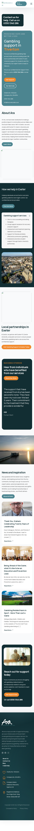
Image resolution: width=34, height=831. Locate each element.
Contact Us (6, 761)
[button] (17, 230)
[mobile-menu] (30, 4)
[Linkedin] (2, 753)
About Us (5, 758)
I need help (6, 766)
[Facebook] (5, 753)
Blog (4, 763)
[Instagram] (8, 753)
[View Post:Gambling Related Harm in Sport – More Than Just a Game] (17, 598)
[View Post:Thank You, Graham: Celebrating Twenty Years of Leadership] (17, 509)
